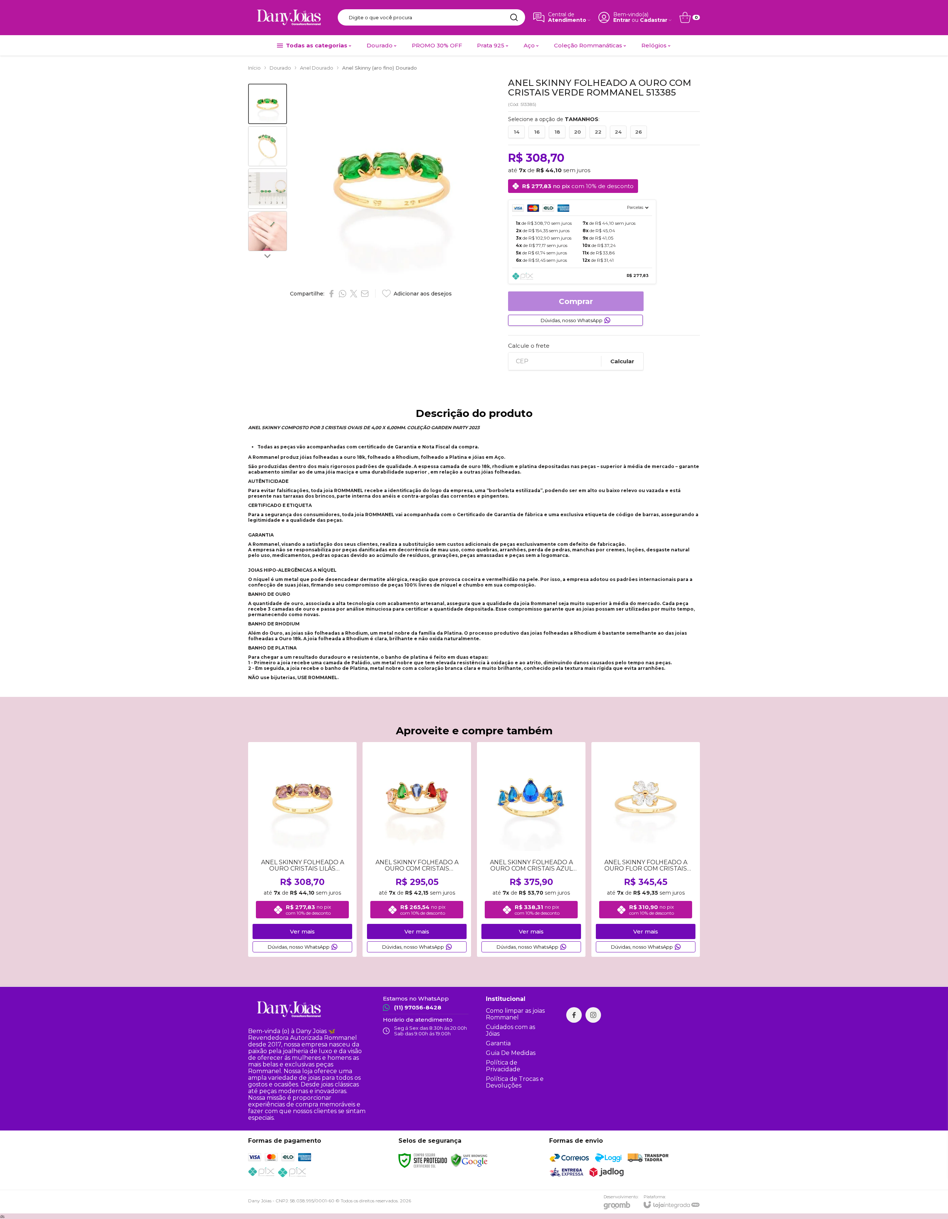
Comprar (576, 301)
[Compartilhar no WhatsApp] (342, 293)
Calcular (622, 361)
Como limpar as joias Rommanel (515, 1014)
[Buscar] (514, 17)
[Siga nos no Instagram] (593, 1015)
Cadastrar (653, 20)
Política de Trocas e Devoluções (515, 1082)
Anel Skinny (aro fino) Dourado (379, 68)
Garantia (498, 1043)
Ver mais (302, 931)
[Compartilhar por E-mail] (364, 293)
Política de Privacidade (503, 1066)
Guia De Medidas (510, 1052)
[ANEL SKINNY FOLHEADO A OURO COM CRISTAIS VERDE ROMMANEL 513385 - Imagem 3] (267, 188)
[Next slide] (268, 256)
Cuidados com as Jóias (510, 1030)
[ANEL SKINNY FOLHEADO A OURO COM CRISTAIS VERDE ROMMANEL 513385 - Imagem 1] (267, 103)
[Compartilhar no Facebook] (331, 293)
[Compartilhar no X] (353, 293)
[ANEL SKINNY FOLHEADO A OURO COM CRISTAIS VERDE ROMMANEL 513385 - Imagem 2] (267, 146)
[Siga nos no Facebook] (574, 1015)
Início (254, 68)
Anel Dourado (316, 68)
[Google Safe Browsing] (469, 1160)
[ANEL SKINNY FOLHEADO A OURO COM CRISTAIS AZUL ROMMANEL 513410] (531, 849)
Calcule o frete (529, 345)
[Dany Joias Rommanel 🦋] (289, 17)
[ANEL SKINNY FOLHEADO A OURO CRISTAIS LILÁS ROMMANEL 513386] (302, 849)
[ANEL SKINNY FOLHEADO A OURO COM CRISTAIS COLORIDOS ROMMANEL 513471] (417, 849)
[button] (267, 104)
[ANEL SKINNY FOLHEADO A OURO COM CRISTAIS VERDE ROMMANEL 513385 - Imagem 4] (267, 231)
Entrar (621, 20)
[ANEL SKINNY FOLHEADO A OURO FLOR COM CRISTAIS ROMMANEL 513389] (646, 849)
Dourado (280, 68)
